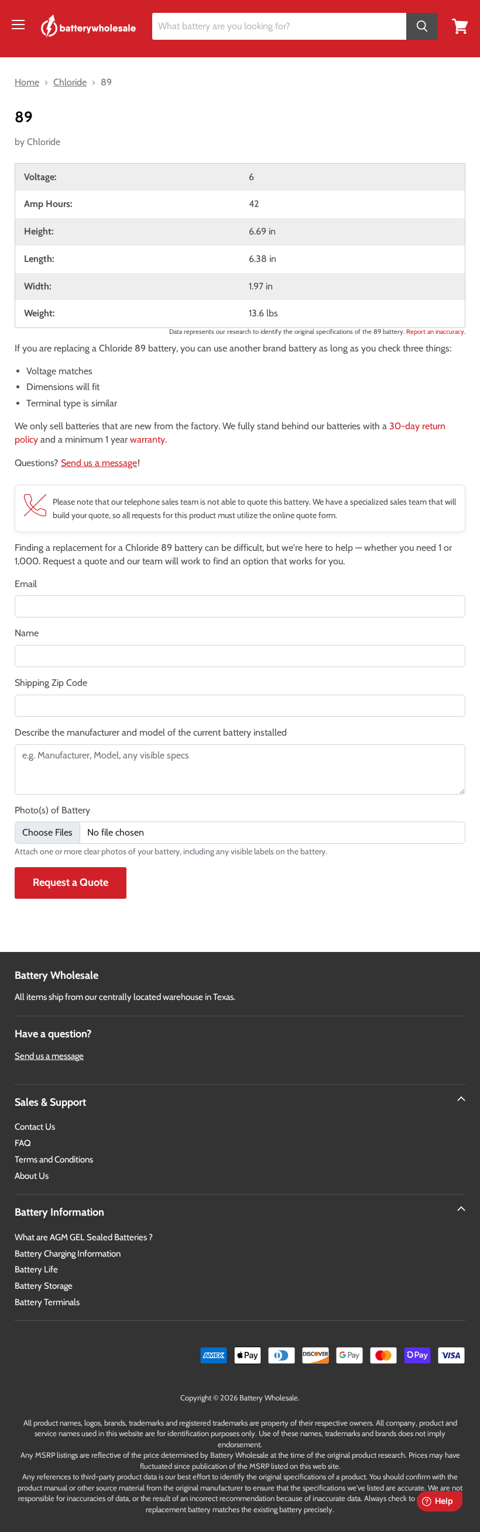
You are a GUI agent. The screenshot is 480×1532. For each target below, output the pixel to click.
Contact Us (35, 1127)
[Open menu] (18, 24)
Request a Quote (70, 882)
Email (26, 583)
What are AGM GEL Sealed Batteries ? (84, 1237)
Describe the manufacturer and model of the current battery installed (151, 732)
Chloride (43, 141)
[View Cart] (460, 25)
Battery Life (36, 1269)
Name (27, 633)
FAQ (23, 1143)
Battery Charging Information (68, 1253)
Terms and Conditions (54, 1159)
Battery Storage (44, 1286)
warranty (147, 439)
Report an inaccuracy (435, 331)
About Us (32, 1176)
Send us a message (99, 462)
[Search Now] (422, 26)
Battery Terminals (47, 1302)
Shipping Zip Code (51, 682)
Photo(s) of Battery (52, 810)
